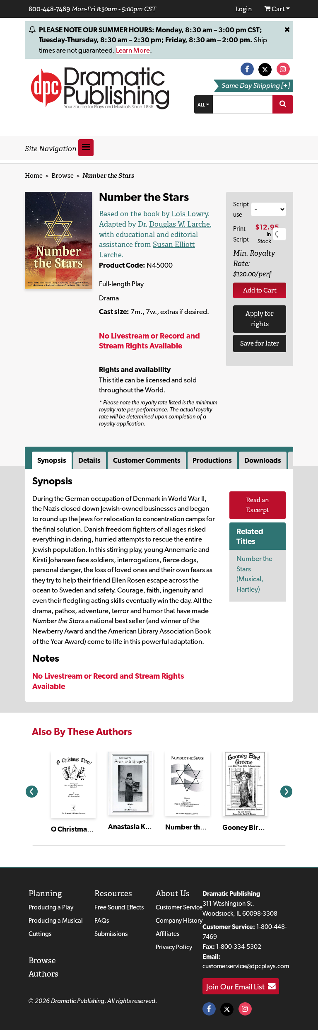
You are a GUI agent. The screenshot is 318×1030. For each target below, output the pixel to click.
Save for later (259, 343)
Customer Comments (147, 460)
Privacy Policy (174, 947)
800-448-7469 (49, 8)
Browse (62, 175)
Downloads (262, 460)
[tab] (52, 460)
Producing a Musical (56, 920)
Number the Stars (193, 827)
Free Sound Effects (119, 907)
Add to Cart (260, 290)
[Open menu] (86, 147)
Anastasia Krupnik (137, 826)
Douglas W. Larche (179, 224)
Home (34, 175)
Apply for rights (260, 318)
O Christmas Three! (81, 829)
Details (89, 460)
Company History (179, 920)
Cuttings (40, 934)
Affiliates (167, 934)
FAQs (101, 920)
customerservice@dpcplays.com (245, 966)
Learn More (133, 50)
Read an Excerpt (257, 505)
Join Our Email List (237, 986)
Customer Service (179, 907)
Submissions (111, 934)
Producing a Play (51, 907)
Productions (212, 460)
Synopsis (51, 460)
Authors (43, 974)
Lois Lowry (189, 213)
